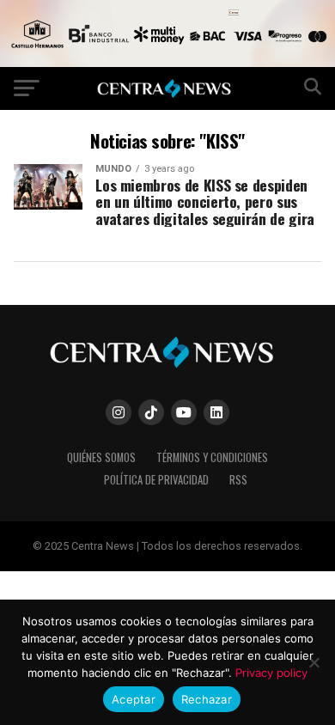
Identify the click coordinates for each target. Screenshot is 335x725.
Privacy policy (271, 672)
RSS (238, 480)
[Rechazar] (313, 662)
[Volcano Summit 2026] (167, 62)
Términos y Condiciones (212, 457)
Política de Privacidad (156, 480)
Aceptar (133, 699)
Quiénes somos (101, 457)
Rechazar (206, 699)
